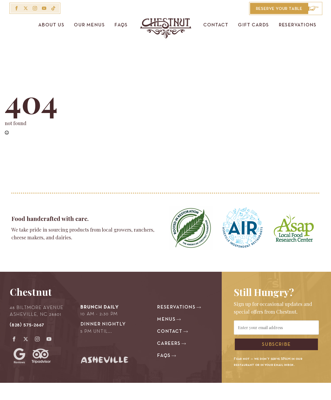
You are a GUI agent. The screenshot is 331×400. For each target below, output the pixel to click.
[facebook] (16, 8)
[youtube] (44, 8)
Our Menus (89, 25)
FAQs (121, 25)
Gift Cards (253, 25)
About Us (51, 25)
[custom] (53, 8)
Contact (215, 25)
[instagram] (35, 8)
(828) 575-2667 (27, 325)
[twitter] (26, 8)
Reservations (297, 25)
